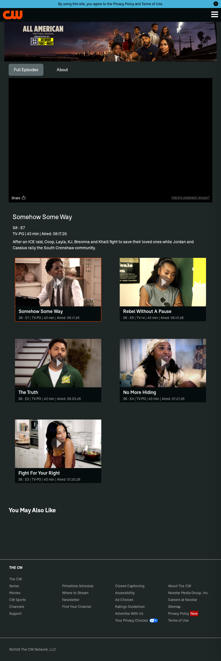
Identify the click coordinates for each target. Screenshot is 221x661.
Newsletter (70, 600)
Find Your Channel (76, 606)
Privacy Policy (123, 4)
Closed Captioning (129, 586)
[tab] (26, 70)
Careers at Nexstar (182, 600)
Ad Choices (124, 600)
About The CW (179, 586)
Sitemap (174, 606)
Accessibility (125, 593)
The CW (10, 13)
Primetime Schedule (78, 586)
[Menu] (214, 14)
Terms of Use (152, 4)
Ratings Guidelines (130, 606)
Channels (16, 606)
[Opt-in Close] (216, 3)
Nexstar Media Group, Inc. (188, 593)
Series (14, 586)
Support (15, 613)
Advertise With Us (129, 613)
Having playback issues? (190, 197)
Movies (14, 593)
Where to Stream (75, 593)
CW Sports (17, 600)
